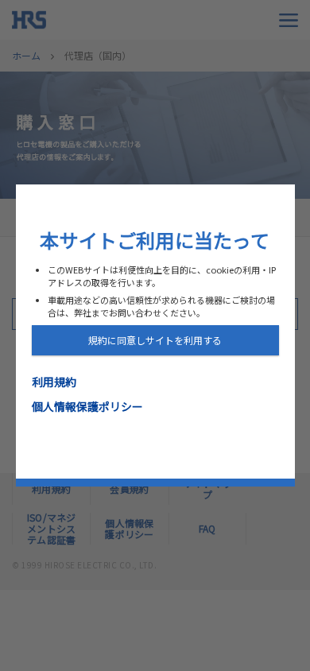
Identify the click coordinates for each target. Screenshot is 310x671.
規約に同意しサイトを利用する (155, 340)
